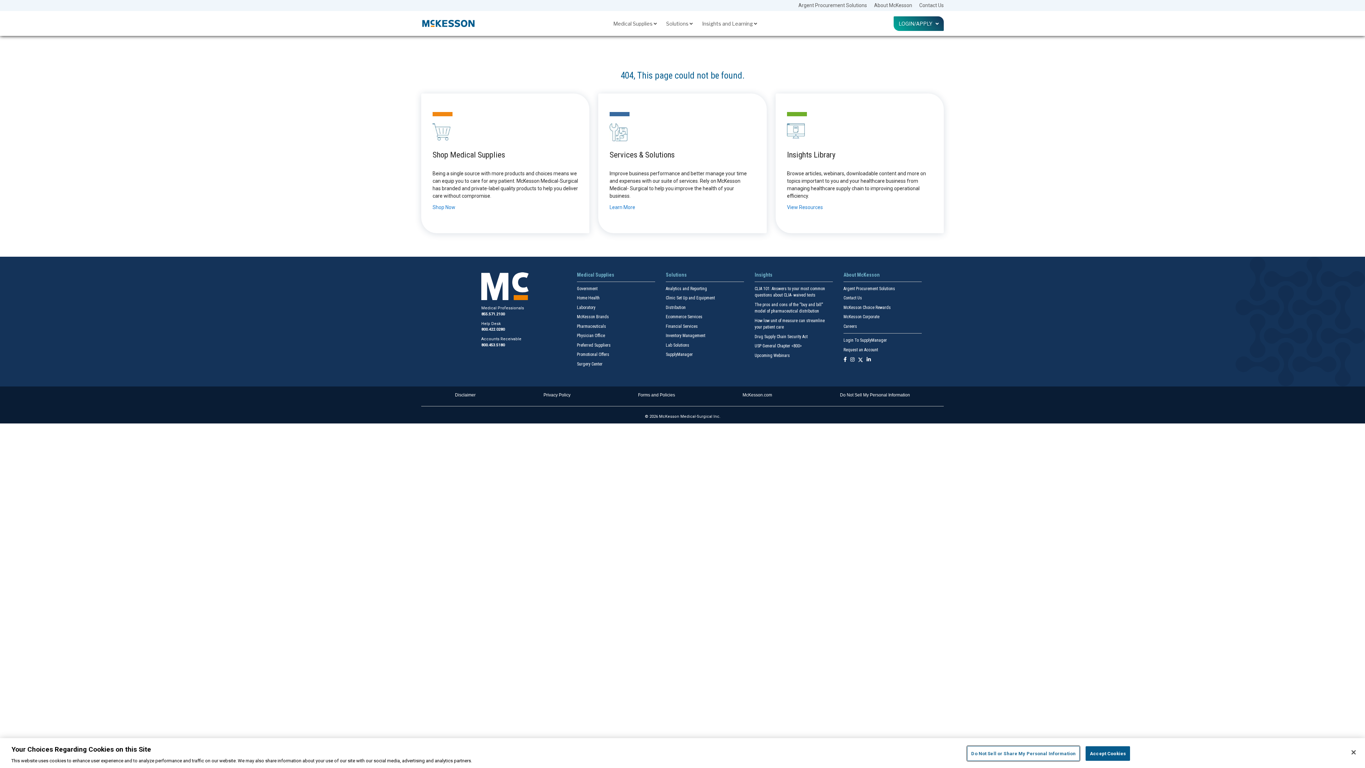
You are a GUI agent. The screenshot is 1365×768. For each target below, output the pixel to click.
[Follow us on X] (860, 360)
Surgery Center (590, 364)
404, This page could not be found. (683, 75)
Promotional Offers (593, 354)
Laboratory (586, 307)
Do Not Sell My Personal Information (875, 395)
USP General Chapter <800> (778, 345)
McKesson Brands (593, 316)
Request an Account (861, 349)
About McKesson (893, 5)
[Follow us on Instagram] (852, 360)
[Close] (1353, 752)
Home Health (588, 297)
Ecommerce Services (684, 316)
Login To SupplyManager (865, 340)
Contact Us (931, 5)
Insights (763, 275)
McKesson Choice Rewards (867, 307)
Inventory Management (685, 335)
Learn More (622, 207)
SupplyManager (679, 354)
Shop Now (444, 207)
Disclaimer (465, 395)
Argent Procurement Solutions (832, 5)
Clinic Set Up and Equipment (690, 297)
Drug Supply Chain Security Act (781, 336)
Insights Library (811, 154)
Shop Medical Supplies (469, 154)
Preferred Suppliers (594, 345)
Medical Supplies (633, 24)
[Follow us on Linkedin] (869, 360)
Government (587, 288)
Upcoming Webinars (772, 355)
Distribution (676, 307)
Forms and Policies (656, 395)
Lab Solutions (677, 345)
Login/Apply (917, 24)
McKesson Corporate (861, 316)
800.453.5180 (493, 345)
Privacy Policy (557, 395)
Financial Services (682, 326)
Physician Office (591, 335)
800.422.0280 (493, 329)
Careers (850, 326)
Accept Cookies (1108, 753)
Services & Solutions (642, 154)
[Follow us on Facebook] (845, 360)
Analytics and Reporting (686, 288)
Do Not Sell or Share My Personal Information (1023, 753)
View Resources (805, 207)
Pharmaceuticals (591, 326)
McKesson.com (757, 395)
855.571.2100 (493, 314)
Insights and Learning (728, 24)
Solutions (678, 24)
